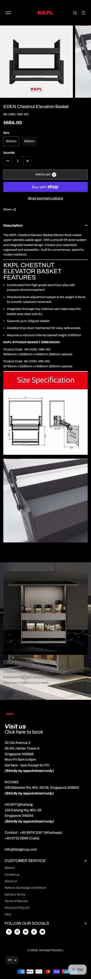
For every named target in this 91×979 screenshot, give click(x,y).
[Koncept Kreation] (45, 12)
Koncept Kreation (51, 950)
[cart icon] (83, 13)
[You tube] (42, 931)
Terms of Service (16, 901)
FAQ (8, 914)
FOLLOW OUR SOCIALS (27, 923)
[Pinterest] (25, 931)
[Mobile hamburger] (8, 13)
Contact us (12, 874)
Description (13, 225)
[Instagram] (17, 931)
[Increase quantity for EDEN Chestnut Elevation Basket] (27, 160)
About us (11, 881)
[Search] (75, 13)
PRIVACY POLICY (17, 908)
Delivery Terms (15, 894)
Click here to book (24, 732)
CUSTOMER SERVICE (25, 861)
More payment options (45, 198)
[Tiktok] (34, 931)
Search (10, 867)
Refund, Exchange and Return (25, 887)
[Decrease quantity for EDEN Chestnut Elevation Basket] (7, 160)
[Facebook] (9, 931)
